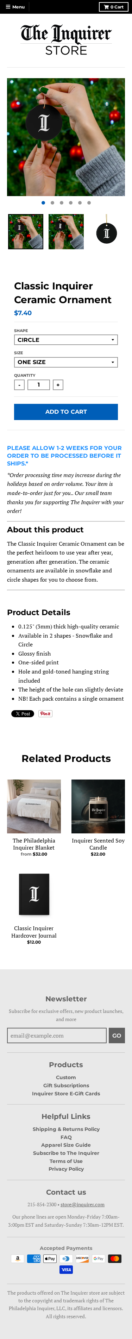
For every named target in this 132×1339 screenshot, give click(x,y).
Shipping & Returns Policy (66, 1129)
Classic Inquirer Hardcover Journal (34, 931)
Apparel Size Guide (66, 1145)
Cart (117, 7)
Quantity (24, 375)
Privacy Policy (66, 1169)
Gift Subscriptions (66, 1085)
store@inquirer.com (83, 1204)
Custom (66, 1077)
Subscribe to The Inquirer (66, 1153)
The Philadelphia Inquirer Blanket (34, 844)
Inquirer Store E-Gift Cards (66, 1093)
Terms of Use (66, 1161)
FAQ (66, 1137)
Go (116, 1035)
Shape (21, 330)
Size (18, 352)
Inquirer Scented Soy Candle (98, 844)
